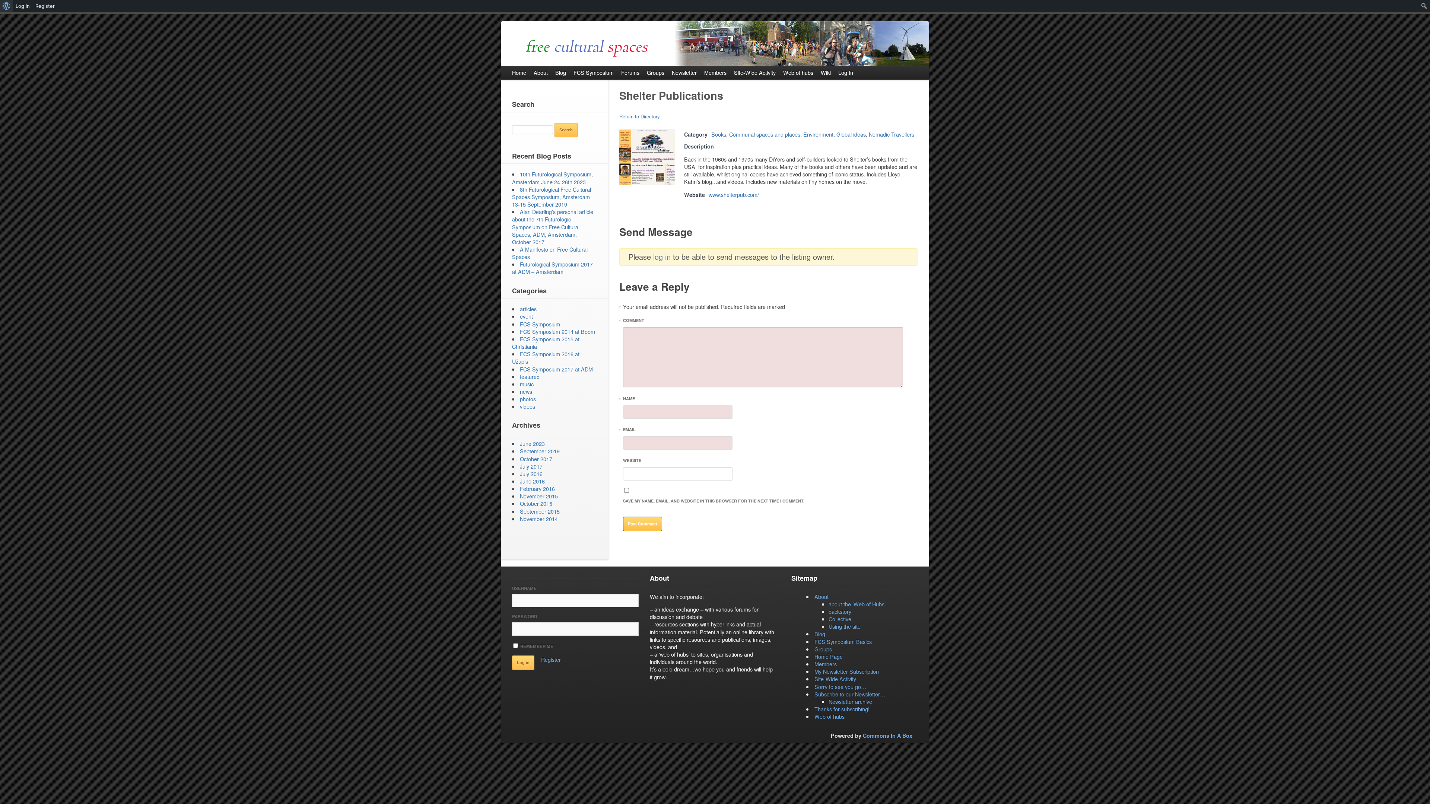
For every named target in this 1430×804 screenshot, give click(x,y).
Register (551, 659)
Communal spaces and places (764, 134)
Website (632, 460)
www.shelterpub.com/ (734, 194)
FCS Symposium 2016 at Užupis (545, 357)
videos (527, 406)
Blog (819, 634)
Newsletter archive (850, 701)
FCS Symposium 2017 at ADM (556, 369)
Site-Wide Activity (835, 679)
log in (662, 256)
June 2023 (532, 443)
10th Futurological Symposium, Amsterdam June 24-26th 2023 (552, 177)
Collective (840, 619)
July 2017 (531, 466)
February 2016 (537, 488)
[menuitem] (6, 6)
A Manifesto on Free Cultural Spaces (550, 253)
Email (629, 430)
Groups (823, 649)
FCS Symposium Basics (843, 641)
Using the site (845, 626)
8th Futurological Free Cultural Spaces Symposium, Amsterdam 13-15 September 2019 (551, 196)
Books (718, 134)
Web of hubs (829, 716)
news (526, 391)
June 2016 (532, 481)
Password (524, 616)
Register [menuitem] (45, 6)
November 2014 (539, 519)
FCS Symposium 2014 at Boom (557, 331)
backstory (840, 611)
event (526, 316)
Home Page (828, 656)
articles (528, 309)
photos (528, 399)
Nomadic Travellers (891, 134)
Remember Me (536, 646)
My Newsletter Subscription (846, 671)
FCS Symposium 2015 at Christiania (545, 342)
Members (825, 664)
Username (524, 588)
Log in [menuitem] (23, 6)
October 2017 (536, 459)
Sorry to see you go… (840, 686)
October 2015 (536, 503)
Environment (818, 134)
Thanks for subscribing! (842, 709)
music (527, 384)
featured (530, 376)
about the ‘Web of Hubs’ (857, 604)
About (821, 596)
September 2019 (540, 451)
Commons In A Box (887, 735)
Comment (633, 321)
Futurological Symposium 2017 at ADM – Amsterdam (552, 267)
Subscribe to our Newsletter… (849, 694)
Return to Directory (639, 116)
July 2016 (531, 474)
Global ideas (851, 134)
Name (629, 399)
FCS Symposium (540, 324)
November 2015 (539, 496)
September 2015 (540, 511)
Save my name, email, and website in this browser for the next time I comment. (713, 501)
